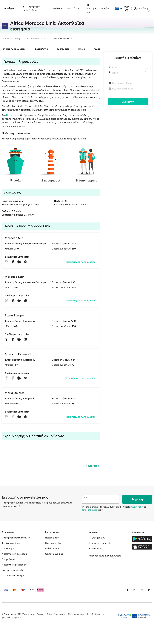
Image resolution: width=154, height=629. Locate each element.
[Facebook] (128, 590)
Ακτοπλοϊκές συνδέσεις (14, 553)
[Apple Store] (142, 547)
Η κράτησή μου (92, 8)
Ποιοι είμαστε (52, 537)
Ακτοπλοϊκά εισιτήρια (12, 38)
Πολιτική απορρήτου (56, 614)
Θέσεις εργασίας (54, 553)
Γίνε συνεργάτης (54, 542)
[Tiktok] (142, 590)
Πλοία (81, 48)
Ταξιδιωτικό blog (11, 542)
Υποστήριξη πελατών (100, 542)
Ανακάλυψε (73, 8)
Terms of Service (89, 510)
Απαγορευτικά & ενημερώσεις (105, 555)
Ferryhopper (13, 115)
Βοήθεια (105, 8)
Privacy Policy (136, 507)
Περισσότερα (92, 465)
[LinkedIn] (149, 590)
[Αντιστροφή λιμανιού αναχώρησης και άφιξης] (146, 70)
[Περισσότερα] (20, 506)
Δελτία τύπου (52, 548)
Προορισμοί (8, 548)
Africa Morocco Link (62, 38)
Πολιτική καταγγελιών (78, 614)
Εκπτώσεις (63, 48)
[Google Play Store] (142, 539)
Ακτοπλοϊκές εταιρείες (38, 38)
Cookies (40, 614)
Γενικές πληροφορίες (13, 48)
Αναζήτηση (128, 101)
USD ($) (126, 8)
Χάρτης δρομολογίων (13, 570)
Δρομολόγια (41, 48)
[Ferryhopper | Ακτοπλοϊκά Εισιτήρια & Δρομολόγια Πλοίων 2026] (9, 8)
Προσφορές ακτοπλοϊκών (31, 8)
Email (86, 497)
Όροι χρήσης (28, 614)
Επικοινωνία (95, 548)
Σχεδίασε (57, 8)
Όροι (97, 48)
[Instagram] (135, 590)
